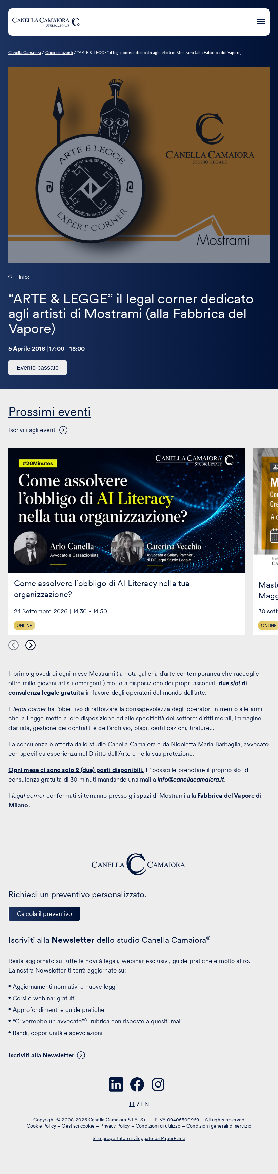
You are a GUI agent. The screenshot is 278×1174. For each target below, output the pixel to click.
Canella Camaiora (132, 744)
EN (145, 1104)
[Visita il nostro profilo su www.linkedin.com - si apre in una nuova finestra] (116, 1084)
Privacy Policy (115, 1125)
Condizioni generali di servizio (218, 1125)
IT (132, 1104)
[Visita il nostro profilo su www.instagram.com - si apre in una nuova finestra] (158, 1084)
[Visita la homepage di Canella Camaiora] (46, 22)
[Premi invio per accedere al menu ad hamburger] (261, 21)
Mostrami (102, 673)
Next (30, 645)
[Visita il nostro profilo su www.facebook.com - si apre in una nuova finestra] (137, 1084)
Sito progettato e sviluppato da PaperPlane (139, 1138)
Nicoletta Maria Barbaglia (205, 744)
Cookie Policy (41, 1125)
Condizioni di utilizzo (158, 1125)
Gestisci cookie (78, 1125)
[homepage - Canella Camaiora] (139, 864)
